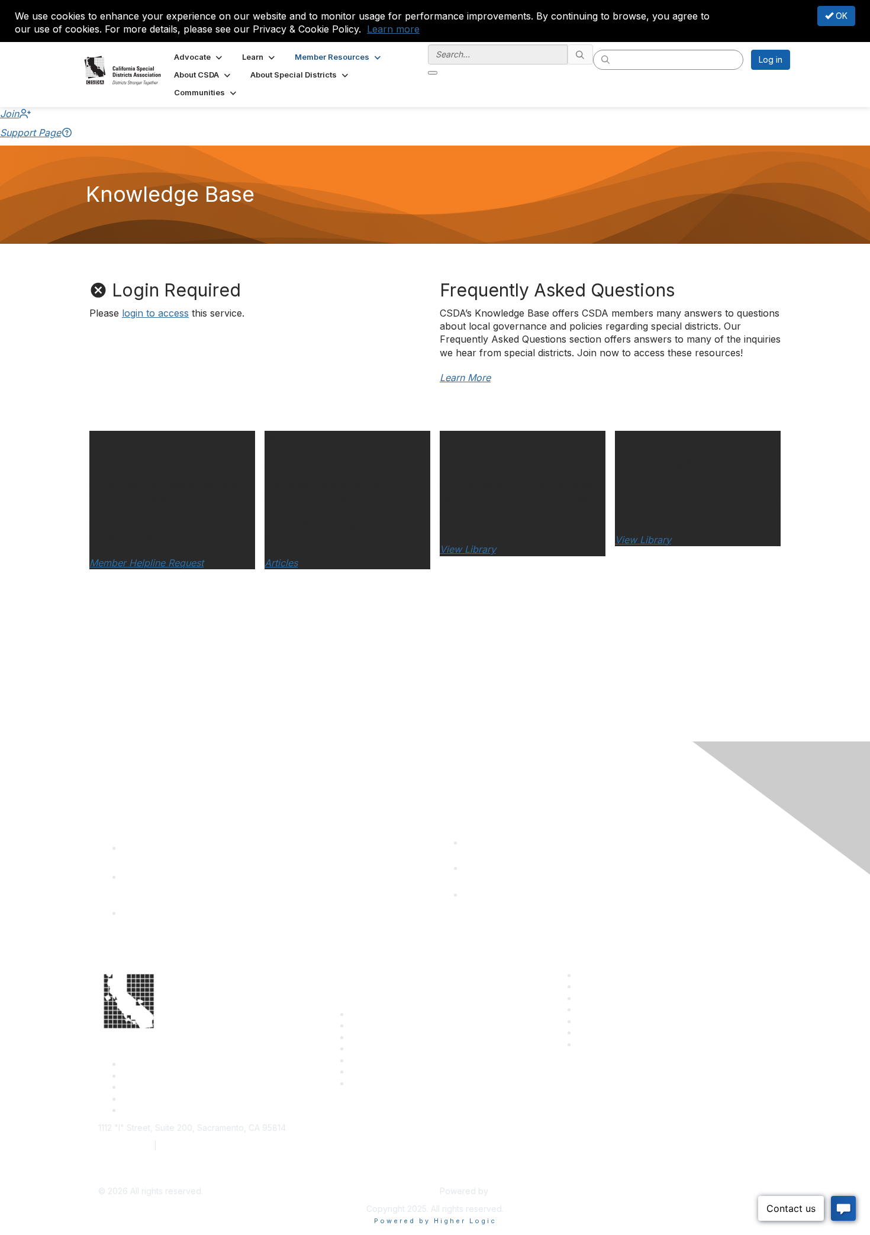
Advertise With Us (611, 986)
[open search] (432, 73)
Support (365, 1025)
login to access (155, 313)
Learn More (465, 377)
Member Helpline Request (146, 563)
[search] (581, 54)
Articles (281, 563)
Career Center (605, 975)
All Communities (607, 1021)
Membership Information (624, 1009)
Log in (770, 59)
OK (840, 16)
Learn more (393, 29)
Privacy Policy (604, 1044)
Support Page (30, 132)
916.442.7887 (186, 1145)
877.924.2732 (125, 1145)
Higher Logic (515, 1191)
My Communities (608, 1032)
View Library (468, 549)
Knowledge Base (383, 1083)
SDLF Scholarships (386, 1037)
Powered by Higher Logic (435, 1221)
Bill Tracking (373, 1071)
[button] (199, 57)
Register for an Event (391, 1048)
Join (9, 114)
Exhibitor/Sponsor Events (626, 998)
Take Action (373, 1060)
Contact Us (371, 1014)
